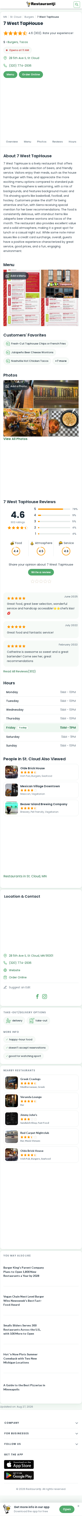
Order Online (31, 74)
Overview (12, 142)
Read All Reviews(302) (19, 671)
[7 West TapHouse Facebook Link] (37, 996)
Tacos (23, 42)
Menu (10, 74)
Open (67, 1509)
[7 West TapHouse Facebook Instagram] (44, 996)
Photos (41, 142)
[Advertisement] (41, 107)
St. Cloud (15, 17)
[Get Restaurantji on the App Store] (19, 1464)
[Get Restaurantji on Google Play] (19, 1475)
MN (5, 17)
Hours (72, 142)
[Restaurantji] (41, 4)
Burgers (29, 17)
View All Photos (15, 439)
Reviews (57, 142)
